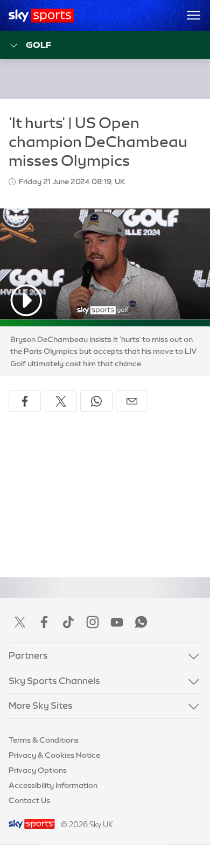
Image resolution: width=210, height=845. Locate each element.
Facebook (44, 622)
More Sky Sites (41, 705)
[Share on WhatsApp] (96, 401)
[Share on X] (61, 401)
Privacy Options (38, 770)
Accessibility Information (53, 785)
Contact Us (29, 800)
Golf (38, 44)
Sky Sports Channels (54, 681)
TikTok (68, 622)
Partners (28, 655)
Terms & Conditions (44, 740)
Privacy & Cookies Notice (54, 755)
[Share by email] (132, 401)
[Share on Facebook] (25, 401)
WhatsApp (141, 622)
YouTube (117, 622)
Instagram (92, 622)
